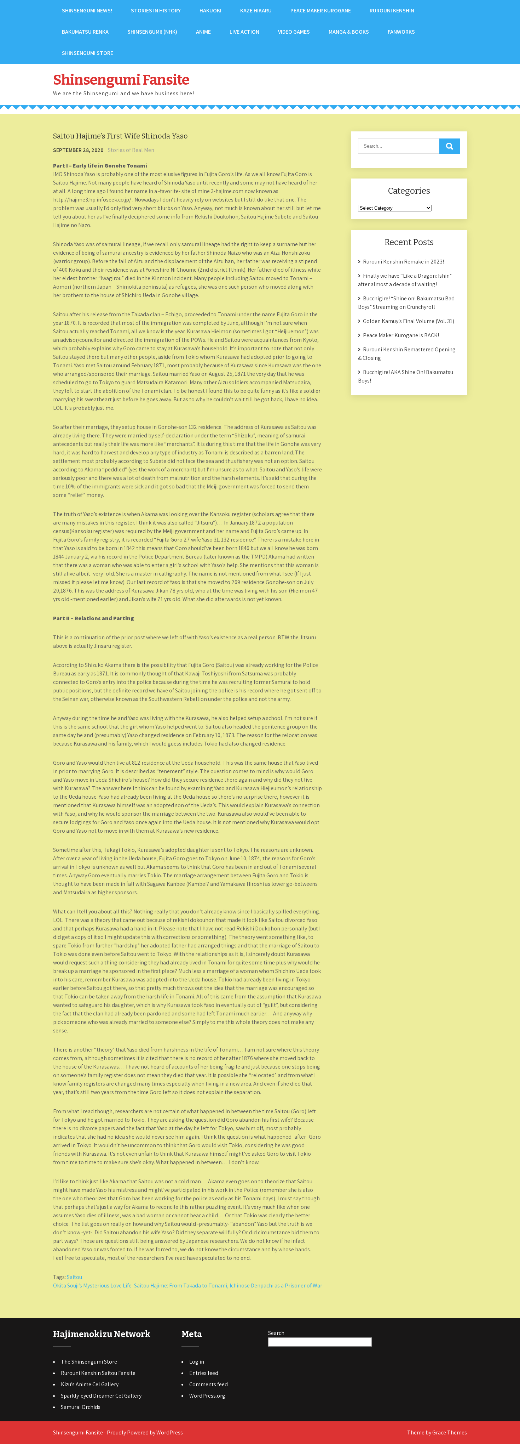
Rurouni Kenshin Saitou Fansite (98, 1373)
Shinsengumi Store (87, 53)
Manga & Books (349, 31)
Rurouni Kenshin (392, 10)
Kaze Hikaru (256, 10)
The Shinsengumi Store (89, 1361)
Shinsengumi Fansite (121, 80)
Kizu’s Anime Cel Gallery (90, 1384)
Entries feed (203, 1373)
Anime (203, 31)
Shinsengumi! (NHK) (152, 31)
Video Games (294, 31)
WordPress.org (207, 1395)
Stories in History (156, 10)
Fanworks (401, 31)
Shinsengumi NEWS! (87, 10)
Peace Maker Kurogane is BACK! (401, 335)
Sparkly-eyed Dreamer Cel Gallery (101, 1395)
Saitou (74, 1277)
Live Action (244, 31)
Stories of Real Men (131, 150)
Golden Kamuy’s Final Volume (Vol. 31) (408, 321)
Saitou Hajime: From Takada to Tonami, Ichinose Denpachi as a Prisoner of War (228, 1285)
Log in (196, 1361)
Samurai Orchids (80, 1407)
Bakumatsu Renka (85, 31)
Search (276, 1333)
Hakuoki (210, 10)
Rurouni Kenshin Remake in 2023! (403, 261)
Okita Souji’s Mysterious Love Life (92, 1285)
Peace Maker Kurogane (320, 10)
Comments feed (208, 1384)
